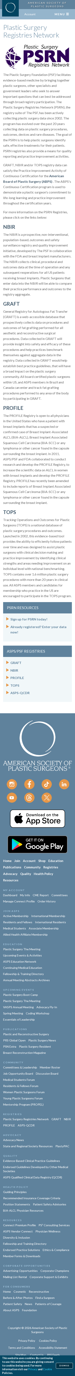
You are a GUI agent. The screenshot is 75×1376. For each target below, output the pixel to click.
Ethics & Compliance (56, 1250)
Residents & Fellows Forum (20, 1086)
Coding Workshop (37, 1013)
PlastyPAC (62, 1146)
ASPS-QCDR (20, 693)
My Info (25, 895)
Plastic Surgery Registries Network (26, 1119)
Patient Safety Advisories (49, 1204)
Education (55, 861)
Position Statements (16, 1204)
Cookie (47, 1369)
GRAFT (11, 304)
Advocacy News (13, 1140)
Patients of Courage (48, 1304)
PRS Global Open (14, 1040)
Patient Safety (12, 1304)
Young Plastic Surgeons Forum (23, 1098)
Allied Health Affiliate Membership (25, 934)
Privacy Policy (26, 1340)
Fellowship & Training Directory (23, 974)
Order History (47, 901)
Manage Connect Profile (19, 901)
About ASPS (11, 1310)
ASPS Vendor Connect (18, 1231)
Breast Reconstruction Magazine (24, 1052)
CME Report (41, 895)
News (28, 1304)
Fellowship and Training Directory (24, 1243)
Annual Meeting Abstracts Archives (26, 980)
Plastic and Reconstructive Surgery (26, 1034)
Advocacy (10, 874)
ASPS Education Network (19, 961)
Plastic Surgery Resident (35, 1046)
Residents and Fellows (17, 922)
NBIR (9, 227)
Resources (10, 880)
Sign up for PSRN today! (29, 619)
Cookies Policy (48, 1340)
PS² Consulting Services (54, 1225)
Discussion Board (47, 1073)
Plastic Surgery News (42, 1040)
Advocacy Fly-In (46, 1007)
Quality (25, 874)
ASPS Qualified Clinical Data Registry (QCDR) (32, 1177)
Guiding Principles (15, 1192)
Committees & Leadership (20, 1067)
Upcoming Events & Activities (22, 955)
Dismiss (64, 1365)
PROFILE (13, 408)
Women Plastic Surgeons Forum (24, 1092)
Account (30, 14)
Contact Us (37, 1355)
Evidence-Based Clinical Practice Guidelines (31, 1161)
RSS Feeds (53, 1355)
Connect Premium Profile (19, 1225)
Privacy (33, 1369)
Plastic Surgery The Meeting (21, 949)
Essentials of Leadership (19, 1019)
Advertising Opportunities (20, 1270)
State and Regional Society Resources (28, 1146)
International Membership (48, 916)
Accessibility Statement (53, 1347)
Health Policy (43, 874)
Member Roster (50, 1067)
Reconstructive (39, 1291)
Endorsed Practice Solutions (21, 1250)
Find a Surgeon (45, 1297)
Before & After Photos (18, 1297)
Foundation (29, 1310)
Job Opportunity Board (18, 1073)
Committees (59, 895)
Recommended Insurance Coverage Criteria (31, 1198)
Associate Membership (44, 928)
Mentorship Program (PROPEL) (23, 1104)
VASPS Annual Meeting (18, 1007)
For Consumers (16, 1286)
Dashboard (10, 895)
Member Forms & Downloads (21, 1256)
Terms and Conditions (21, 1347)
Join (17, 861)
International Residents (50, 922)
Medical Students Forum (19, 1079)
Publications (12, 867)
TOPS (9, 512)
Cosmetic (20, 1291)
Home (7, 861)
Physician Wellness (47, 1231)
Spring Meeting (13, 1013)
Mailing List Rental (15, 1277)
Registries (50, 867)
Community (32, 867)
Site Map (20, 1355)
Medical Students (14, 928)
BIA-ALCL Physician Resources (23, 1210)
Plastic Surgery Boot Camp (20, 994)
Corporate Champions (54, 1270)
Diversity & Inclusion (16, 1237)
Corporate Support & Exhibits (49, 1277)
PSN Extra (9, 1046)
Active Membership (16, 916)
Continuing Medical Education (22, 967)
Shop (42, 861)
